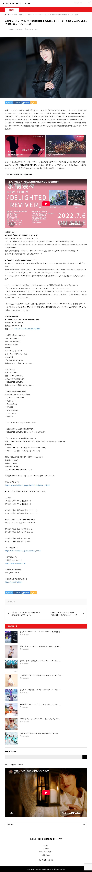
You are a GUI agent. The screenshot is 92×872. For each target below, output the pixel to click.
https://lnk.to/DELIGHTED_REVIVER (27, 329)
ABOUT (46, 845)
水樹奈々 (12, 602)
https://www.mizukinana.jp (15, 563)
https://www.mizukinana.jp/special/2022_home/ (23, 551)
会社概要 (46, 849)
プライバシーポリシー (46, 852)
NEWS (11, 10)
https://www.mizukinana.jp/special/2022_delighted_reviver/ (27, 485)
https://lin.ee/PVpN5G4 (13, 582)
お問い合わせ (46, 855)
